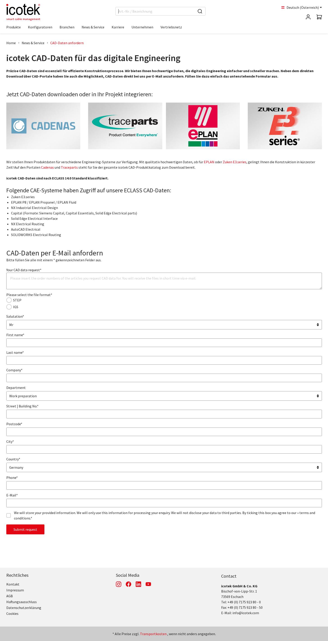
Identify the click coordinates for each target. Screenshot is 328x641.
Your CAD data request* (23, 270)
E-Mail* (12, 495)
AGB (9, 596)
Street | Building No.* (22, 406)
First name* (15, 335)
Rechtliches (17, 575)
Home (11, 43)
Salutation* (15, 316)
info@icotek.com (245, 613)
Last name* (15, 352)
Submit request (25, 529)
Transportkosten (153, 634)
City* (10, 441)
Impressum (15, 590)
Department (16, 387)
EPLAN (209, 162)
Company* (14, 370)
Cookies (12, 613)
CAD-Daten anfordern (67, 43)
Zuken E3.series (234, 162)
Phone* (12, 477)
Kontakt (12, 584)
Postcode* (14, 424)
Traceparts (69, 167)
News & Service (33, 43)
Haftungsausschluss (21, 602)
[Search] (200, 11)
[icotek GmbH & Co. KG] (23, 12)
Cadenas (48, 167)
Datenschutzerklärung (23, 607)
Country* (13, 459)
